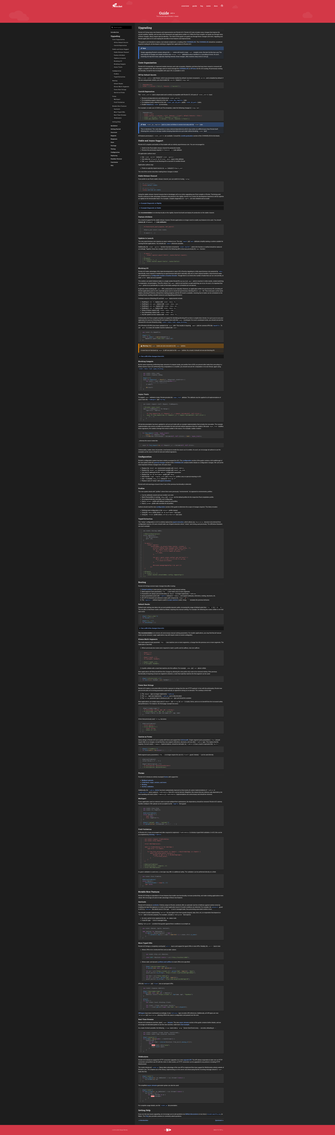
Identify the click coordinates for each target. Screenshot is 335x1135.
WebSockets (118, 118)
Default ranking (147, 589)
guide (194, 6)
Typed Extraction (119, 77)
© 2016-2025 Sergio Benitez (120, 1130)
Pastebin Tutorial (116, 159)
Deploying (114, 155)
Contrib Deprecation (120, 45)
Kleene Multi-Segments (121, 86)
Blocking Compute (120, 64)
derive (154, 790)
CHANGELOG (191, 42)
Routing (114, 80)
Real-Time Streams (120, 115)
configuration (187, 460)
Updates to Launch (120, 58)
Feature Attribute (119, 55)
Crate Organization (118, 39)
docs (216, 6)
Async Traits (118, 67)
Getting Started (116, 129)
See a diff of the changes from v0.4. (152, 356)
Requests (113, 136)
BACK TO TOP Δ (218, 1130)
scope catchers (173, 600)
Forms (114, 96)
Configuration (116, 71)
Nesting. (144, 784)
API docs (193, 68)
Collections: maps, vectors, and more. (154, 782)
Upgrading (115, 36)
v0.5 (172, 13)
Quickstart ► (219, 1120)
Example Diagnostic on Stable (151, 208)
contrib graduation (187, 136)
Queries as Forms (119, 92)
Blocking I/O (118, 61)
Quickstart (114, 126)
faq (201, 6)
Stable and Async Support (120, 49)
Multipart (117, 99)
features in (152, 104)
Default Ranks (118, 83)
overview (185, 6)
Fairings (113, 145)
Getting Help (116, 122)
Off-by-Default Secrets (121, 42)
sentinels (156, 905)
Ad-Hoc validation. (148, 786)
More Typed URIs (119, 112)
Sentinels (117, 109)
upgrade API (187, 1060)
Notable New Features (119, 106)
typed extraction (165, 480)
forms (166, 777)
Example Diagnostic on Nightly (151, 203)
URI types (141, 1013)
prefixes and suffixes (165, 962)
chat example (184, 1024)
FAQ (112, 165)
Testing (113, 149)
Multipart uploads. (148, 780)
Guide (164, 13)
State (112, 142)
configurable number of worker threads (164, 275)
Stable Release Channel (121, 52)
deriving (155, 834)
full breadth (184, 740)
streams (170, 1022)
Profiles (116, 74)
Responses (114, 139)
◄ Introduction (143, 1120)
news (208, 6)
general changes (159, 462)
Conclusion (114, 162)
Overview (114, 132)
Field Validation (119, 102)
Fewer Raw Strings (120, 89)
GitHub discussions (191, 1114)
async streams (184, 1022)
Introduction (115, 32)
